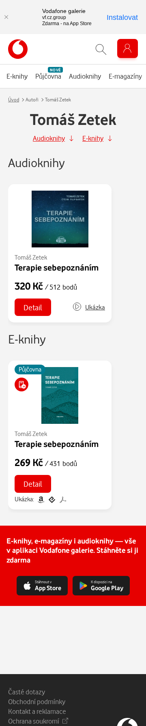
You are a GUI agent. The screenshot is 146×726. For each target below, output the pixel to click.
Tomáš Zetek (31, 257)
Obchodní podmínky (36, 701)
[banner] (18, 49)
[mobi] (40, 499)
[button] (88, 307)
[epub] (51, 499)
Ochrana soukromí (33, 721)
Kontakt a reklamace (37, 711)
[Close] (6, 17)
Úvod (13, 100)
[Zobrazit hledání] (101, 49)
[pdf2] (62, 499)
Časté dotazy (26, 691)
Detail (33, 307)
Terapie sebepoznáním (57, 267)
